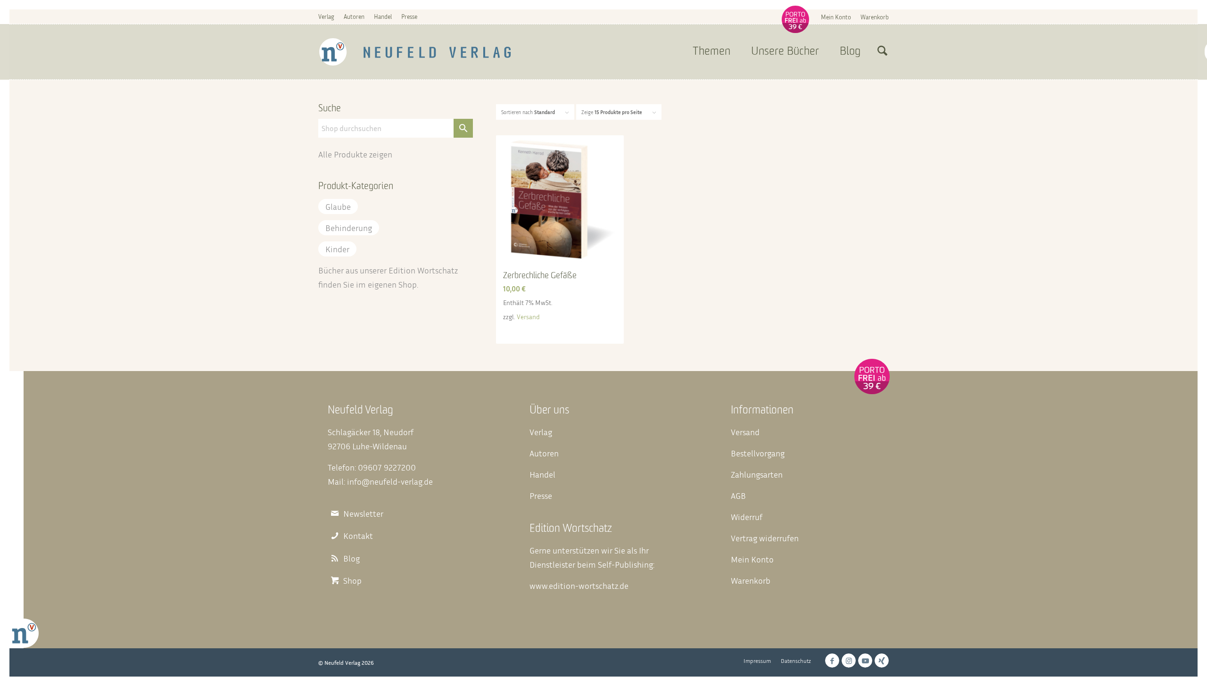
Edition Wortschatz (423, 270)
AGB (738, 495)
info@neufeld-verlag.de (390, 481)
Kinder (337, 249)
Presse (409, 16)
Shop (407, 284)
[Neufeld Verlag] (415, 52)
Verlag (326, 16)
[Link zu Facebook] (832, 660)
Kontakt (358, 536)
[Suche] (882, 52)
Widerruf (746, 517)
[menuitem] (836, 16)
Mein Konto (836, 17)
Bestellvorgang (758, 453)
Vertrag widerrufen (765, 538)
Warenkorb (874, 17)
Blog (351, 558)
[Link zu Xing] (882, 660)
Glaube (338, 206)
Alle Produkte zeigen (355, 154)
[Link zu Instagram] (849, 660)
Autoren (354, 16)
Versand (528, 317)
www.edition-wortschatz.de (578, 585)
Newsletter (363, 514)
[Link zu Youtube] (865, 660)
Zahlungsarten (757, 474)
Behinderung (348, 228)
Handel (383, 16)
